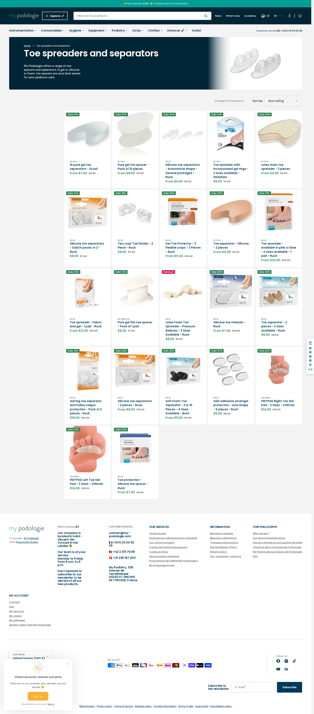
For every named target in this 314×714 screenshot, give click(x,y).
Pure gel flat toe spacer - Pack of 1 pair (135, 324)
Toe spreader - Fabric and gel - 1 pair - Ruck (86, 324)
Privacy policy (105, 706)
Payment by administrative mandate (173, 538)
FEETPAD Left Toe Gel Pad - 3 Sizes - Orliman (86, 482)
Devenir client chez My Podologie (30, 625)
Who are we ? (261, 533)
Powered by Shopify (27, 542)
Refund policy (87, 706)
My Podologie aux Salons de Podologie (277, 552)
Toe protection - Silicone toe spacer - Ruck (133, 484)
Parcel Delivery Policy (223, 547)
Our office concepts (161, 542)
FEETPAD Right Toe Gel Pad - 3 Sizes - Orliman (278, 403)
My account (16, 611)
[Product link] (87, 149)
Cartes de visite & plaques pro (168, 547)
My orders (15, 616)
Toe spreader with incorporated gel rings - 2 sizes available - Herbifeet (230, 171)
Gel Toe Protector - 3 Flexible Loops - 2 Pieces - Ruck (183, 248)
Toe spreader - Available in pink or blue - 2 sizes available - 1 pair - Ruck (278, 250)
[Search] (206, 16)
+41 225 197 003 (124, 558)
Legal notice (202, 706)
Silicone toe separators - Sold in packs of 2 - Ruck (87, 248)
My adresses (17, 620)
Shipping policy (143, 706)
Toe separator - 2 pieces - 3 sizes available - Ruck (274, 326)
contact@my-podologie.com (120, 534)
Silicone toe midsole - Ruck (229, 324)
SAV (11, 606)
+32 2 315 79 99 (124, 552)
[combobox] (142, 16)
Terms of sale (185, 706)
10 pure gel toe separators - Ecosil (84, 167)
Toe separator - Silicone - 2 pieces (231, 246)
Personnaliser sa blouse (164, 556)
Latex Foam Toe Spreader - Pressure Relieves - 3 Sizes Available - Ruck (180, 328)
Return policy (218, 552)
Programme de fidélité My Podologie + (173, 561)
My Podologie (31, 538)
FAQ (255, 556)
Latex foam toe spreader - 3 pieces (275, 167)
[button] (299, 16)
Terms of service (123, 706)
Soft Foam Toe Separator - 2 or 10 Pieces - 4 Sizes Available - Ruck (179, 407)
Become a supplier (221, 533)
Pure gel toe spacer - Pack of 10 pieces (133, 167)
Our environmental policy (269, 538)
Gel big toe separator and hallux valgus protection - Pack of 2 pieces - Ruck (86, 407)
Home (27, 45)
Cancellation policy (221, 706)
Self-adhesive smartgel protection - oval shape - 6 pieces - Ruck (230, 405)
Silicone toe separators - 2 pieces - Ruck (135, 403)
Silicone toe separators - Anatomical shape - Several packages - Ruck (183, 171)
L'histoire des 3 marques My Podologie (277, 547)
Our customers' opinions (225, 556)
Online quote (157, 533)
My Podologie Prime (161, 565)
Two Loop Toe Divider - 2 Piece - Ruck (135, 246)
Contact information (165, 706)
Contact (14, 602)
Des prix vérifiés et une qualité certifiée (277, 542)
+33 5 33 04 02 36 (121, 544)
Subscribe (289, 687)
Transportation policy (224, 542)
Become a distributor (223, 538)
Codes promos (158, 552)
